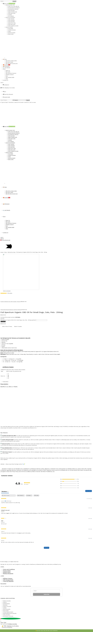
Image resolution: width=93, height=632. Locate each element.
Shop (5, 252)
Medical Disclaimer (8, 573)
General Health (11, 32)
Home (2, 252)
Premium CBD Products (19, 369)
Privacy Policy (7, 570)
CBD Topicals (11, 18)
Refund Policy (7, 572)
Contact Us (5, 80)
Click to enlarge (6, 290)
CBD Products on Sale (13, 25)
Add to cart (3, 321)
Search (14, 1)
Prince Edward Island (8, 612)
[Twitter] (8, 375)
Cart (5, 91)
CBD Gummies (11, 10)
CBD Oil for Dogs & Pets (11, 60)
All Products (11, 16)
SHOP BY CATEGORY (10, 17)
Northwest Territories (8, 616)
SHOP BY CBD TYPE (10, 4)
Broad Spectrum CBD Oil (13, 7)
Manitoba (5, 605)
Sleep (9, 31)
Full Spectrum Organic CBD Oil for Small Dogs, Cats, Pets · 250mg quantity (18, 320)
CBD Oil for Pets (12, 23)
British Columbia (7, 600)
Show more (46, 547)
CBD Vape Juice (11, 13)
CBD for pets (9, 371)
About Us (8, 70)
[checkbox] (36, 495)
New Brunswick (6, 609)
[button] (69, 479)
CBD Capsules (11, 20)
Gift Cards (8, 71)
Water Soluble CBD (12, 11)
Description (5, 381)
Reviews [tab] (5, 491)
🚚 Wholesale (6, 66)
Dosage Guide (7, 97)
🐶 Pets (5, 59)
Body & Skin (10, 34)
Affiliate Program (10, 74)
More (4, 69)
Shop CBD (9, 3)
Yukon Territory (6, 614)
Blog (7, 76)
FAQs (7, 78)
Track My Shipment (8, 94)
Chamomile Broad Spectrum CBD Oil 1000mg (11, 309)
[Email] (8, 378)
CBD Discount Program (11, 73)
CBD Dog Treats (9, 62)
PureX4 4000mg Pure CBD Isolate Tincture (10, 301)
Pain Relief (10, 28)
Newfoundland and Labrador (10, 613)
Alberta (5, 602)
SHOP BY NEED (9, 27)
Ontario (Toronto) (7, 606)
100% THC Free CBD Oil (13, 6)
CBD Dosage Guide (10, 77)
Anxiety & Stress (12, 29)
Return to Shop (13, 624)
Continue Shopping (7, 627)
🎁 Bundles (6, 64)
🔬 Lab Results (6, 67)
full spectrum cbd (17, 371)
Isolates (10, 14)
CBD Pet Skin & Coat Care (12, 63)
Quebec (5, 607)
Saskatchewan (6, 603)
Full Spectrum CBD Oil (13, 9)
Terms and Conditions (9, 569)
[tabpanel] (46, 522)
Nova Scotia (6, 610)
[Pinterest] (8, 376)
